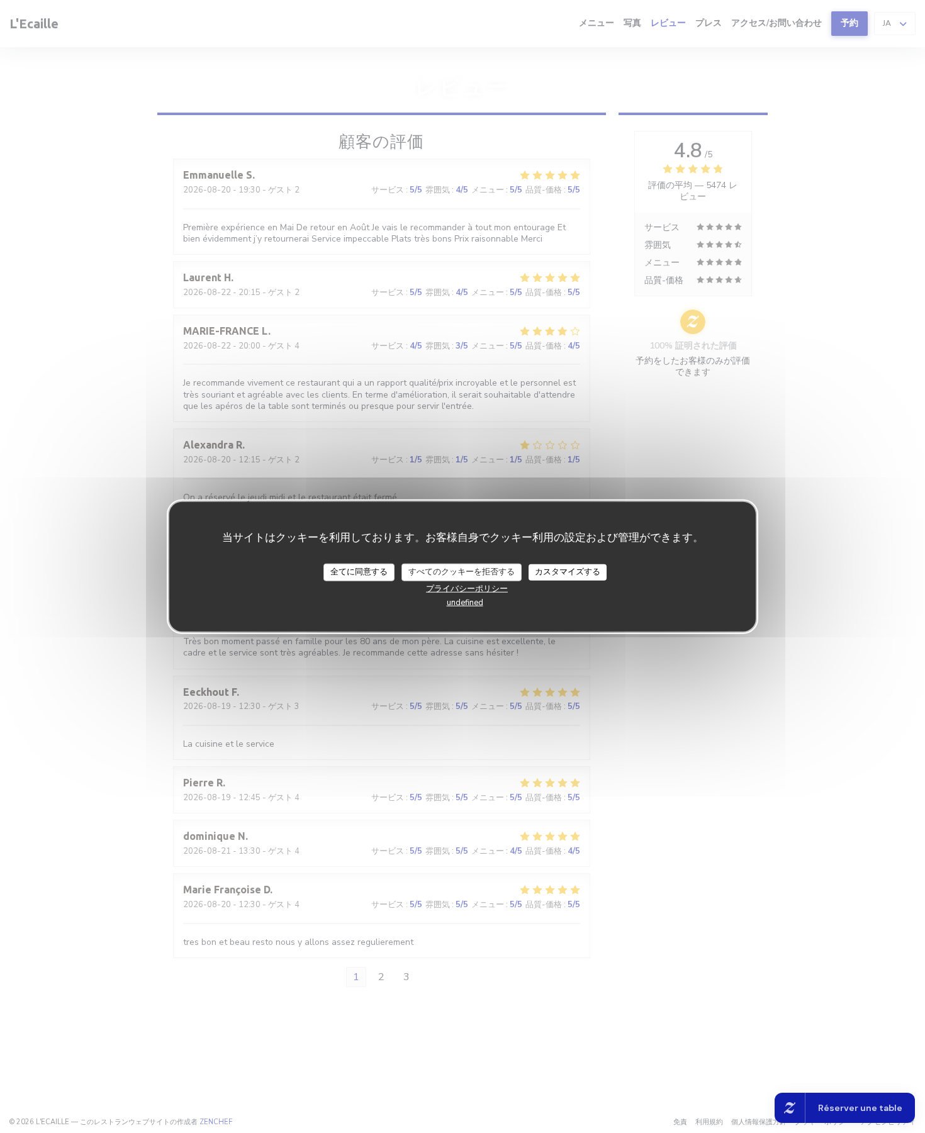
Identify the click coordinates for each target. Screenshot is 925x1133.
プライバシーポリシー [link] (467, 588)
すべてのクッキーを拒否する (461, 571)
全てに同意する (359, 571)
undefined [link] (465, 602)
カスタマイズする (567, 571)
